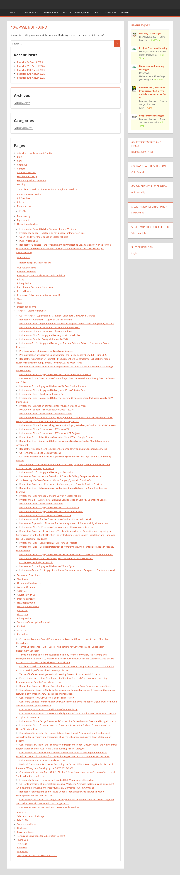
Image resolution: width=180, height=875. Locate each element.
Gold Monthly (138, 192)
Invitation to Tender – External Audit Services (42, 760)
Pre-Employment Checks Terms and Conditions (41, 275)
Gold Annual (137, 172)
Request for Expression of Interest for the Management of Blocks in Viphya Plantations (63, 523)
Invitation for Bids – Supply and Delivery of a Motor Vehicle (49, 507)
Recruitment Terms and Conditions (35, 287)
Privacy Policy (24, 283)
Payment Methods (26, 271)
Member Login (24, 206)
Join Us (20, 202)
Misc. (65, 12)
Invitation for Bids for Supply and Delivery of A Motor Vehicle (50, 495)
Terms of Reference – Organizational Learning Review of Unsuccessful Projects (59, 674)
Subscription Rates (26, 824)
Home (13, 12)
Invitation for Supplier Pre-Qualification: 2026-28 (44, 339)
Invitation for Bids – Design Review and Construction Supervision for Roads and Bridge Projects (67, 721)
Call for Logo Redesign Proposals (36, 562)
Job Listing (22, 610)
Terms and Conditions (28, 575)
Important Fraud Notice (29, 194)
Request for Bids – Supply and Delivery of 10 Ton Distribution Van (52, 386)
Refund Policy (24, 291)
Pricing (125, 12)
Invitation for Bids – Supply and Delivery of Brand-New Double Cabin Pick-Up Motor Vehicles (66, 554)
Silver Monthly (138, 233)
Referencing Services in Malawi (35, 262)
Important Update (26, 598)
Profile (22, 211)
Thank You (22, 579)
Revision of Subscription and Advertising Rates (40, 294)
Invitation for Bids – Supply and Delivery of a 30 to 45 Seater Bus (52, 390)
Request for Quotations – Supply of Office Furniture (45, 319)
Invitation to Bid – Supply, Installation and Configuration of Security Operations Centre (63, 499)
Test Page (22, 843)
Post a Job (80, 12)
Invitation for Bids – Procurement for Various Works (45, 413)
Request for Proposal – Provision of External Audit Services (49, 807)
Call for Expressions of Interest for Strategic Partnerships (48, 189)
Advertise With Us (26, 594)
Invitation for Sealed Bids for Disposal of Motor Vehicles (47, 229)
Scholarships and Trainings (30, 816)
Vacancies (22, 847)
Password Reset (25, 831)
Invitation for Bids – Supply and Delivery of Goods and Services (51, 511)
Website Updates (26, 587)
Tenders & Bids (50, 12)
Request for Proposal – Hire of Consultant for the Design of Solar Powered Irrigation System (66, 685)
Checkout (22, 164)
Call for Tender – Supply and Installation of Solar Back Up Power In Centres (57, 315)
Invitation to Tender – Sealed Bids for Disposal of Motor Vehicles (51, 232)
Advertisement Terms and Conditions (36, 152)
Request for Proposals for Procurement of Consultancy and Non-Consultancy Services (63, 448)
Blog (19, 156)
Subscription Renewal (28, 606)
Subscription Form (26, 306)
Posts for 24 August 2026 (30, 62)
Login (96, 12)
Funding (21, 184)
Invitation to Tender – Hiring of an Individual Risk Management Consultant (56, 779)
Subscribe (110, 12)
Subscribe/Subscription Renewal (33, 622)
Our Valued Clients (26, 267)
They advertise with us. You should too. (37, 855)
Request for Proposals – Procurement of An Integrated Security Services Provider (60, 484)
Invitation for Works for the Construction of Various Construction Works (55, 519)
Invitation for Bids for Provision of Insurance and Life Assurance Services (56, 527)
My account (23, 220)
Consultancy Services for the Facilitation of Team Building (48, 709)
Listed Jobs (22, 614)
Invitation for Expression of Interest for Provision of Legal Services (52, 405)
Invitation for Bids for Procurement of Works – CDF (45, 515)
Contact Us (22, 626)
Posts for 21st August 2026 (31, 66)
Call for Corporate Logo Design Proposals (40, 452)
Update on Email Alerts (28, 583)
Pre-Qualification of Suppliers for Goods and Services (46, 350)
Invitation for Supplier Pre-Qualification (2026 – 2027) (46, 409)
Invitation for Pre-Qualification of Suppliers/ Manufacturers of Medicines (56, 558)
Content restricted (26, 172)
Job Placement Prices (142, 151)
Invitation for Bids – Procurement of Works (41, 503)
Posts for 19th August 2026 (31, 69)
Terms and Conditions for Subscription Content (41, 835)
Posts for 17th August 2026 (31, 73)
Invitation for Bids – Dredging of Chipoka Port (42, 393)
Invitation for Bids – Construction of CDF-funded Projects (48, 542)
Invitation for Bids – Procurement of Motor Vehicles (45, 331)
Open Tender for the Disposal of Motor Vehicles (43, 236)
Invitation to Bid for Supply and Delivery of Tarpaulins (46, 472)
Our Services (23, 257)
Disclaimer (22, 827)
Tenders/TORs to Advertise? (31, 310)
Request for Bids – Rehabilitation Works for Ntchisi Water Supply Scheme (56, 437)
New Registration (26, 602)
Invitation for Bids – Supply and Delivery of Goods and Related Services (55, 374)
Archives (21, 630)
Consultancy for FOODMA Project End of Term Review (46, 697)
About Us (21, 590)
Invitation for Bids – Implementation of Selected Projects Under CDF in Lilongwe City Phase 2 (66, 323)
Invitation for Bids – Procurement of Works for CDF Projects (49, 433)
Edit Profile (22, 820)
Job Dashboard (24, 198)
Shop (19, 298)
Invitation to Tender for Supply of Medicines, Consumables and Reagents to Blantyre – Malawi (67, 570)
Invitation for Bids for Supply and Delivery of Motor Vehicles (49, 335)
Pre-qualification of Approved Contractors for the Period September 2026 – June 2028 (63, 354)
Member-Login (24, 216)
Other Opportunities (27, 223)
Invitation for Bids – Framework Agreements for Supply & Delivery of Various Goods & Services (67, 425)
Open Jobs (22, 851)
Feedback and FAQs (27, 176)
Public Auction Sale (28, 240)
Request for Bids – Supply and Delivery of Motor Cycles (47, 566)
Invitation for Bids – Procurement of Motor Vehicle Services (49, 327)
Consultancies (30, 12)
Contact (21, 168)
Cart (19, 160)
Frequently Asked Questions (31, 180)
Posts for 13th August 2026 (31, 77)
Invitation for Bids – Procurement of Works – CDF (44, 429)
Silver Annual (138, 212)
